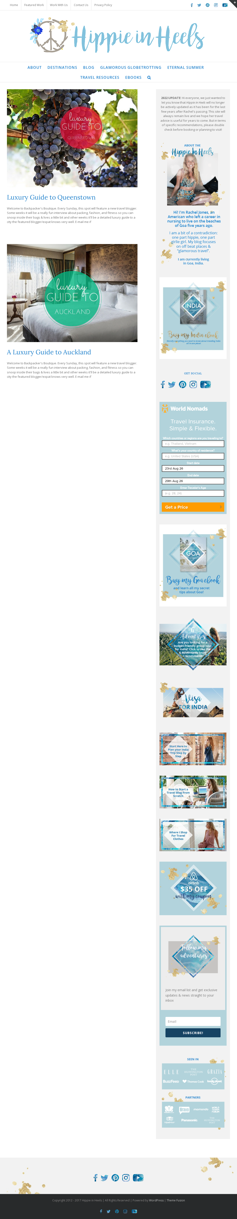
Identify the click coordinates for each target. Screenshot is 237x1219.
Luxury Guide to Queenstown (51, 197)
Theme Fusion (176, 1200)
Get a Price (176, 507)
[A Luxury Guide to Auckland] (72, 293)
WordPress (156, 1200)
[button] (149, 77)
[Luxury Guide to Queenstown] (72, 138)
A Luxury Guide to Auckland (49, 352)
